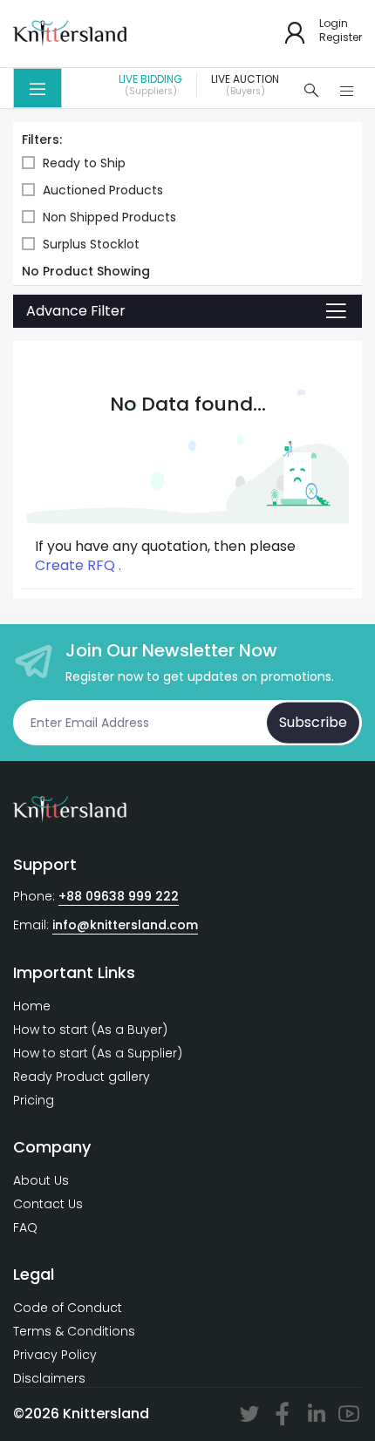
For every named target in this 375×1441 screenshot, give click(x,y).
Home (32, 1006)
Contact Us (48, 1204)
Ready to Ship (84, 163)
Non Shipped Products (109, 217)
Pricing (33, 1100)
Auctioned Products (103, 190)
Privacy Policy (55, 1354)
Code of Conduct (67, 1307)
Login (333, 24)
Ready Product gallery (81, 1076)
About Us (41, 1180)
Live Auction (245, 85)
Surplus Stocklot (91, 244)
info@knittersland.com (125, 925)
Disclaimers (49, 1378)
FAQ (25, 1227)
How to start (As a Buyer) (90, 1029)
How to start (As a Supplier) (97, 1053)
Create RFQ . (78, 565)
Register (340, 37)
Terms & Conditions (74, 1331)
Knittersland (106, 1414)
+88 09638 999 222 (118, 896)
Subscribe (313, 722)
